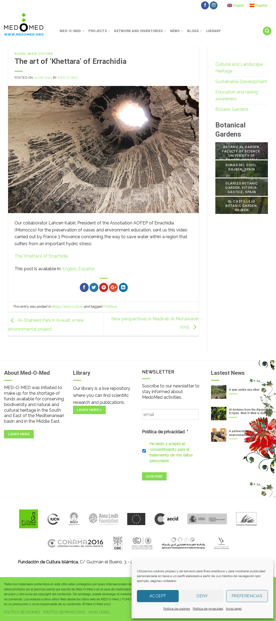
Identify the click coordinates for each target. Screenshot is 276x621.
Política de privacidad (208, 608)
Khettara (110, 306)
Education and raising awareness (236, 95)
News (175, 31)
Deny (202, 596)
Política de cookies (176, 608)
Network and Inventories (138, 31)
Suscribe (154, 476)
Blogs (193, 31)
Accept (158, 596)
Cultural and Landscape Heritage (239, 68)
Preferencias (247, 596)
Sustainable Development (241, 81)
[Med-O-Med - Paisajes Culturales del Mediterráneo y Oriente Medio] (27, 24)
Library (213, 31)
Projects (97, 31)
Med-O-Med (70, 31)
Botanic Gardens (232, 109)
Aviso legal (234, 608)
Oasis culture (40, 53)
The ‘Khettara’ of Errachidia (41, 256)
